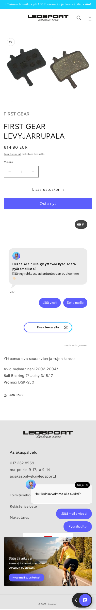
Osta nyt (48, 203)
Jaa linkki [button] (16, 395)
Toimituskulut (12, 154)
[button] (6, 18)
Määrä (8, 162)
